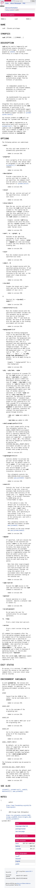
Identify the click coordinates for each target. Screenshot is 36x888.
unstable (18, 849)
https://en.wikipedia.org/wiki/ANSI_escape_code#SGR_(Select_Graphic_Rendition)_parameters (18, 817)
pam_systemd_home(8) (17, 530)
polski (17, 864)
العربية (17, 856)
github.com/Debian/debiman (23, 883)
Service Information (11, 8)
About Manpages (15, 3)
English (18, 861)
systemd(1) (5, 789)
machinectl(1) (6, 791)
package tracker (21, 829)
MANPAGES (8, 0)
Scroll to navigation (8, 15)
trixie (17, 843)
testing (7, 10)
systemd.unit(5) (23, 183)
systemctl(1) (10, 165)
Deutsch (18, 858)
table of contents (22, 836)
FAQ (24, 3)
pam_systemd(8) (19, 478)
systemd (12, 10)
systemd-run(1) (7, 126)
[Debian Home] (2, 3)
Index (7, 3)
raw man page (20, 831)
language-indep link (22, 826)
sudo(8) (12, 51)
